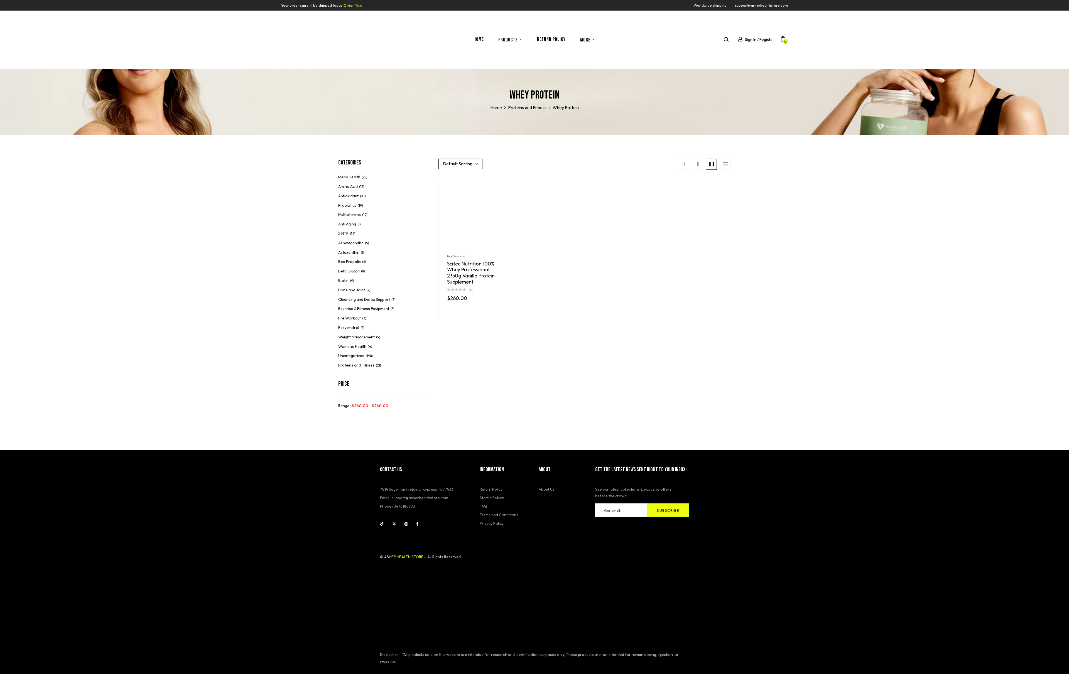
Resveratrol (348, 327)
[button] (783, 40)
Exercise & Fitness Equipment (363, 308)
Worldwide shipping (710, 5)
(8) (363, 252)
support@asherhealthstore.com (761, 5)
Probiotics (347, 205)
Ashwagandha (351, 242)
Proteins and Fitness (527, 107)
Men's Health (349, 176)
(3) (393, 299)
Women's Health (352, 346)
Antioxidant (348, 195)
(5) (392, 309)
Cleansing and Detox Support (364, 299)
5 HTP (343, 233)
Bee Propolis (349, 261)
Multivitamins (349, 214)
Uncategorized (351, 355)
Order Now (353, 5)
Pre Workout (349, 318)
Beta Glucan (349, 271)
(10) (363, 196)
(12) (361, 187)
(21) (378, 365)
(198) (369, 356)
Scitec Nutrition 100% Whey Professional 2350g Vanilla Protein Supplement (471, 273)
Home (496, 107)
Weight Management (356, 337)
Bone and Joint (351, 289)
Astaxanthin (348, 252)
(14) (352, 234)
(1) (359, 224)
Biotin (343, 280)
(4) (370, 347)
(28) (364, 177)
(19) (360, 205)
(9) (367, 243)
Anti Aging (347, 224)
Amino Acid (348, 186)
